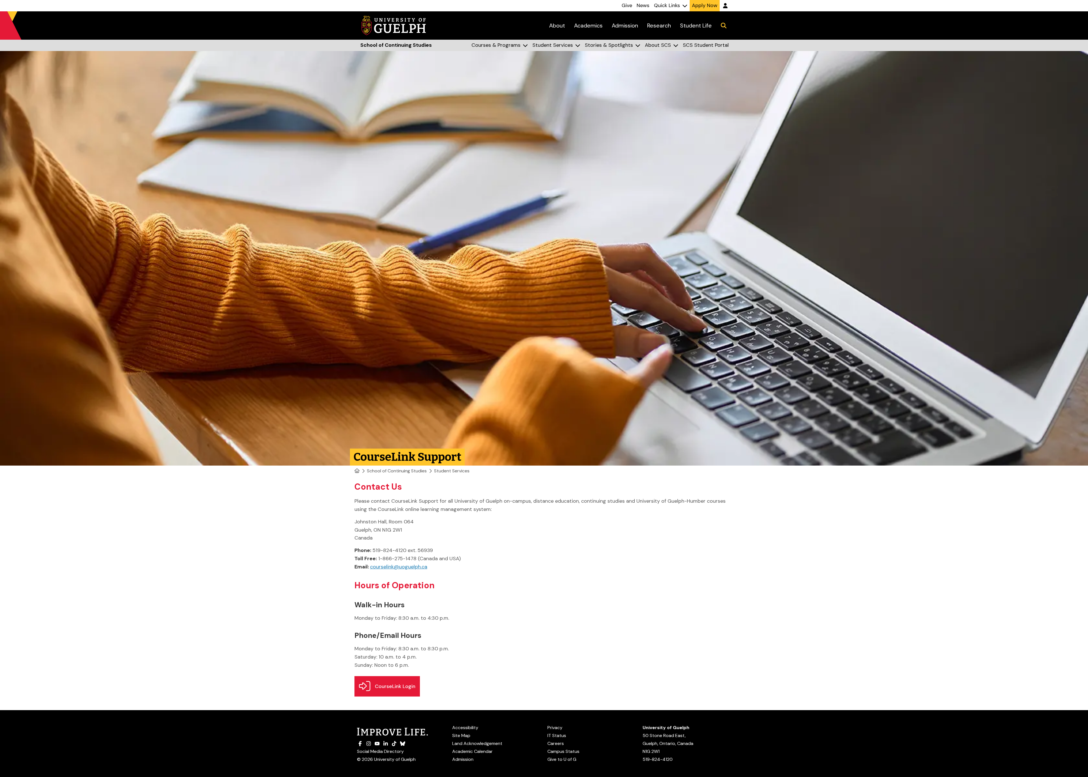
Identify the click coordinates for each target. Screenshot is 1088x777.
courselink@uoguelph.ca (398, 566)
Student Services (451, 471)
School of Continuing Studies (397, 471)
